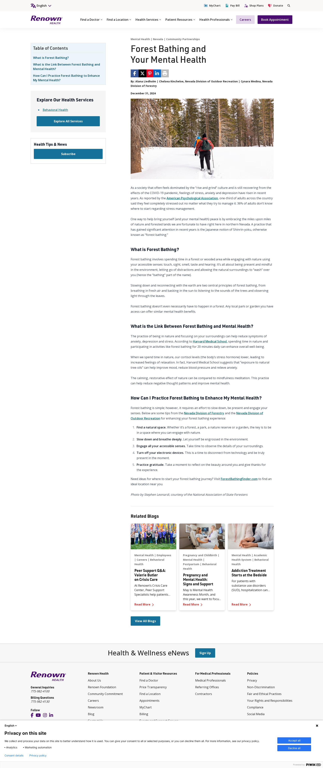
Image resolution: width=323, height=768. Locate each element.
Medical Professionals (210, 680)
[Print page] (165, 73)
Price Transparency (153, 687)
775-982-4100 (40, 691)
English (9, 725)
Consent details (13, 755)
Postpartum (191, 564)
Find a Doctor (90, 20)
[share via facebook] (135, 73)
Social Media (255, 714)
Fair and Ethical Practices (264, 694)
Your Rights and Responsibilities (269, 701)
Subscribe (68, 154)
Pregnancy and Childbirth (200, 555)
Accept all (294, 740)
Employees (164, 555)
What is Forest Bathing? (51, 58)
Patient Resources (178, 20)
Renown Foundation (102, 687)
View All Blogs (145, 621)
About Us (94, 680)
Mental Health (140, 39)
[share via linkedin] (157, 73)
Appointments (149, 701)
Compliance (255, 707)
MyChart (215, 5)
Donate (278, 5)
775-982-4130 (40, 701)
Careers (245, 20)
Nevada (158, 39)
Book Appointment (275, 20)
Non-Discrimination (261, 687)
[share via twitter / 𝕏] (142, 73)
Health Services (147, 20)
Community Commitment (105, 694)
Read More (153, 604)
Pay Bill (235, 5)
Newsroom (95, 707)
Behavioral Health (55, 110)
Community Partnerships (183, 39)
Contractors (203, 694)
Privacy (252, 680)
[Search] (288, 5)
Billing (143, 714)
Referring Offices (207, 687)
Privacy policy (38, 755)
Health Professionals (214, 20)
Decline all (294, 748)
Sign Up (205, 653)
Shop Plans (256, 5)
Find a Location (117, 20)
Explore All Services (68, 121)
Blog (91, 714)
